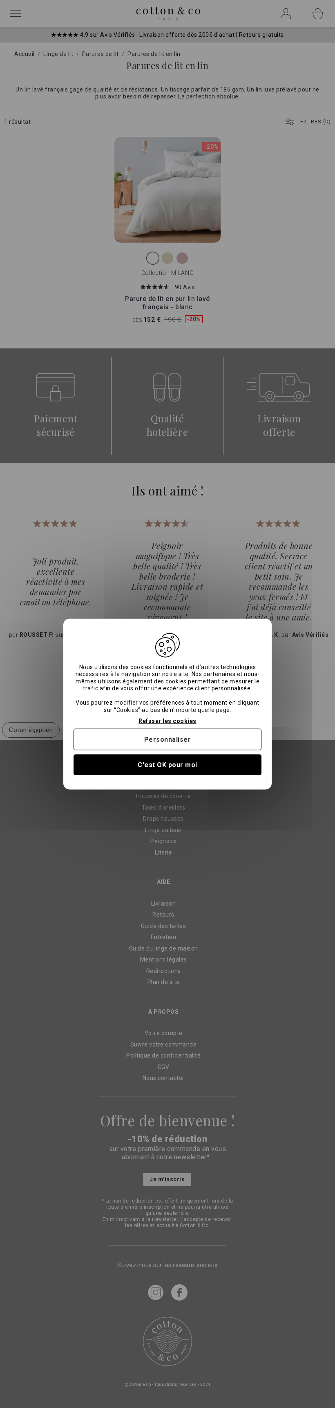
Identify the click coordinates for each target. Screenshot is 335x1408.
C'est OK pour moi (167, 765)
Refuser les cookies (167, 721)
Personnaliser (167, 739)
